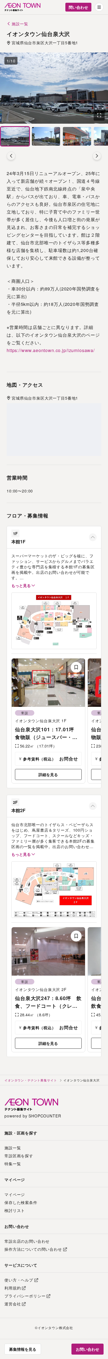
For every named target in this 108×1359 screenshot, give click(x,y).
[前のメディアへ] (11, 155)
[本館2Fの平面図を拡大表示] (54, 889)
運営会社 (12, 1304)
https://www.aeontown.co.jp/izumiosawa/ (51, 350)
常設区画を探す (18, 1155)
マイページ (14, 1194)
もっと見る (21, 585)
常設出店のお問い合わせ (27, 1241)
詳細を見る (48, 774)
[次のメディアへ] (96, 155)
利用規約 (12, 1288)
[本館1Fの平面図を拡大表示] (54, 621)
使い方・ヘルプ (18, 1280)
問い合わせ (78, 7)
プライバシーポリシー (24, 1296)
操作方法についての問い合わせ (33, 1249)
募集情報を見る (22, 1349)
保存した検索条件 (20, 1202)
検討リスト (14, 1210)
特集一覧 (12, 1163)
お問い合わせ (87, 1349)
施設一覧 (12, 1147)
